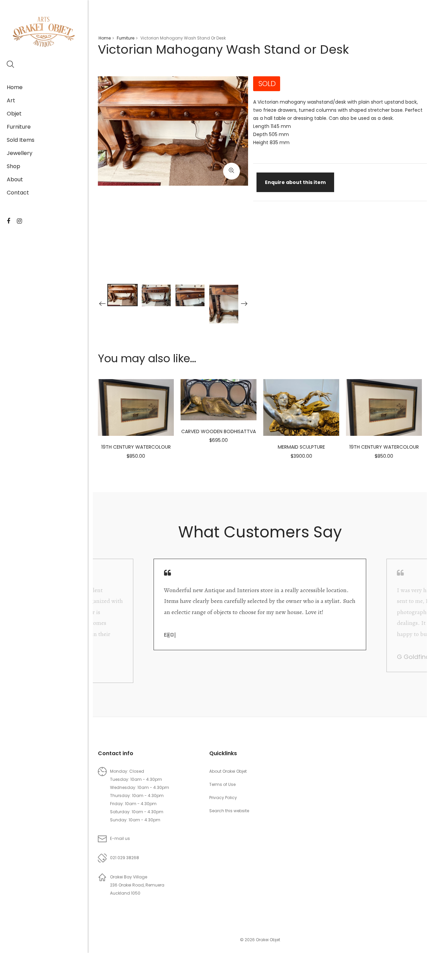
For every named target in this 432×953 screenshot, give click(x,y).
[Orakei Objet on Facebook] (8, 221)
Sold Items (20, 140)
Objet (14, 113)
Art (11, 100)
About (15, 179)
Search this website (229, 811)
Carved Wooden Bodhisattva (218, 431)
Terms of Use (222, 784)
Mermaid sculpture (301, 447)
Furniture (19, 127)
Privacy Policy (223, 797)
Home (15, 87)
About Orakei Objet (228, 771)
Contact (18, 192)
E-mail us (120, 838)
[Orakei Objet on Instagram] (19, 221)
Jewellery (19, 153)
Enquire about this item (295, 182)
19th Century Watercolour (136, 447)
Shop (13, 166)
